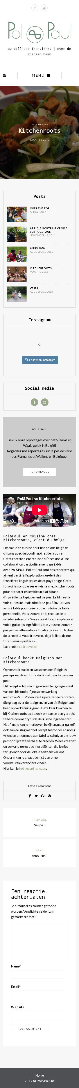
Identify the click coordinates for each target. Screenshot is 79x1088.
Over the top (40, 208)
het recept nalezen (32, 768)
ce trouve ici (28, 646)
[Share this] (29, 796)
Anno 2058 (37, 248)
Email (15, 987)
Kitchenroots (41, 268)
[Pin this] (49, 796)
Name (16, 966)
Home (39, 1075)
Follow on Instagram (42, 360)
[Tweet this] (36, 796)
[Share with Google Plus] (43, 796)
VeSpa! (34, 288)
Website (17, 1007)
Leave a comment (39, 785)
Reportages (39, 124)
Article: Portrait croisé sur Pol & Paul (48, 230)
